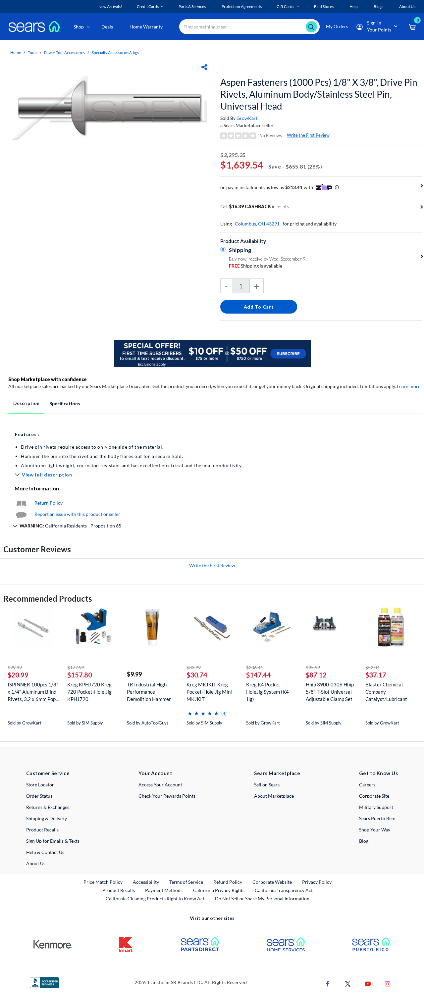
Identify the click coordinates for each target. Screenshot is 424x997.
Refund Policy (227, 882)
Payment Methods (164, 890)
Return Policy (48, 503)
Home (15, 52)
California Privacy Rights (218, 890)
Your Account (155, 773)
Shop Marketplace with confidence (47, 379)
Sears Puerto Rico (377, 818)
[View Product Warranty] (21, 503)
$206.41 (254, 667)
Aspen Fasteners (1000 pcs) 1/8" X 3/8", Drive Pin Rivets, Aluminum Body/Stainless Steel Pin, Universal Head (318, 94)
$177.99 (75, 667)
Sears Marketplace (277, 773)
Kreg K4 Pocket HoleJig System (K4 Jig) (267, 691)
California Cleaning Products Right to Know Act (155, 898)
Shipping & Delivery (46, 818)
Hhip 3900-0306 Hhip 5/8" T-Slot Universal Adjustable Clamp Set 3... (330, 691)
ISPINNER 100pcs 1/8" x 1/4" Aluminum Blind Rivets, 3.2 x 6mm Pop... (33, 691)
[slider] (203, 711)
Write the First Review (308, 135)
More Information (37, 488)
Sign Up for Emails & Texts (53, 841)
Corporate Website (272, 882)
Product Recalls (42, 829)
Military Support (376, 807)
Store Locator (40, 784)
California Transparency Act (284, 890)
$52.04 (372, 667)
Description (26, 403)
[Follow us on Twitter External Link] (347, 983)
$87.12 (316, 675)
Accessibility (146, 882)
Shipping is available (255, 266)
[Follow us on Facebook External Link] (328, 983)
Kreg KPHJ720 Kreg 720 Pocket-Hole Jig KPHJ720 (89, 691)
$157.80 (79, 675)
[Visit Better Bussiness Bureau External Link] (44, 982)
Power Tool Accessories (64, 52)
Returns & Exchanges (47, 807)
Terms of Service (186, 882)
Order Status (39, 796)
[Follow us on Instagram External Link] (387, 983)
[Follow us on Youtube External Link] (367, 983)
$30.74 (196, 675)
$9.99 (134, 674)
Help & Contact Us (45, 852)
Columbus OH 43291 (257, 223)
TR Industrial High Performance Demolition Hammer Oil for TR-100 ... (149, 691)
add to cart (259, 307)
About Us (35, 863)
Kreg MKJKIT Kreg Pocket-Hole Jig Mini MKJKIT (209, 691)
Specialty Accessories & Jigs (115, 52)
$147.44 (258, 675)
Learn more (408, 386)
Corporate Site (374, 796)
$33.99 (193, 667)
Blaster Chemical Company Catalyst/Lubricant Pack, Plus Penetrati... (388, 691)
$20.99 (18, 675)
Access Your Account (160, 784)
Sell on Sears (267, 784)
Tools (32, 52)
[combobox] (249, 26)
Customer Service (48, 773)
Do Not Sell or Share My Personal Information (262, 898)
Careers (367, 784)
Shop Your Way (374, 829)
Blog (363, 841)
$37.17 (375, 675)
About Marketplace (274, 796)
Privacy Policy (317, 882)
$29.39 (15, 667)
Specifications (64, 403)
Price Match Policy (103, 882)
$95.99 (313, 667)
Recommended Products (47, 598)
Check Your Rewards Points (166, 796)
